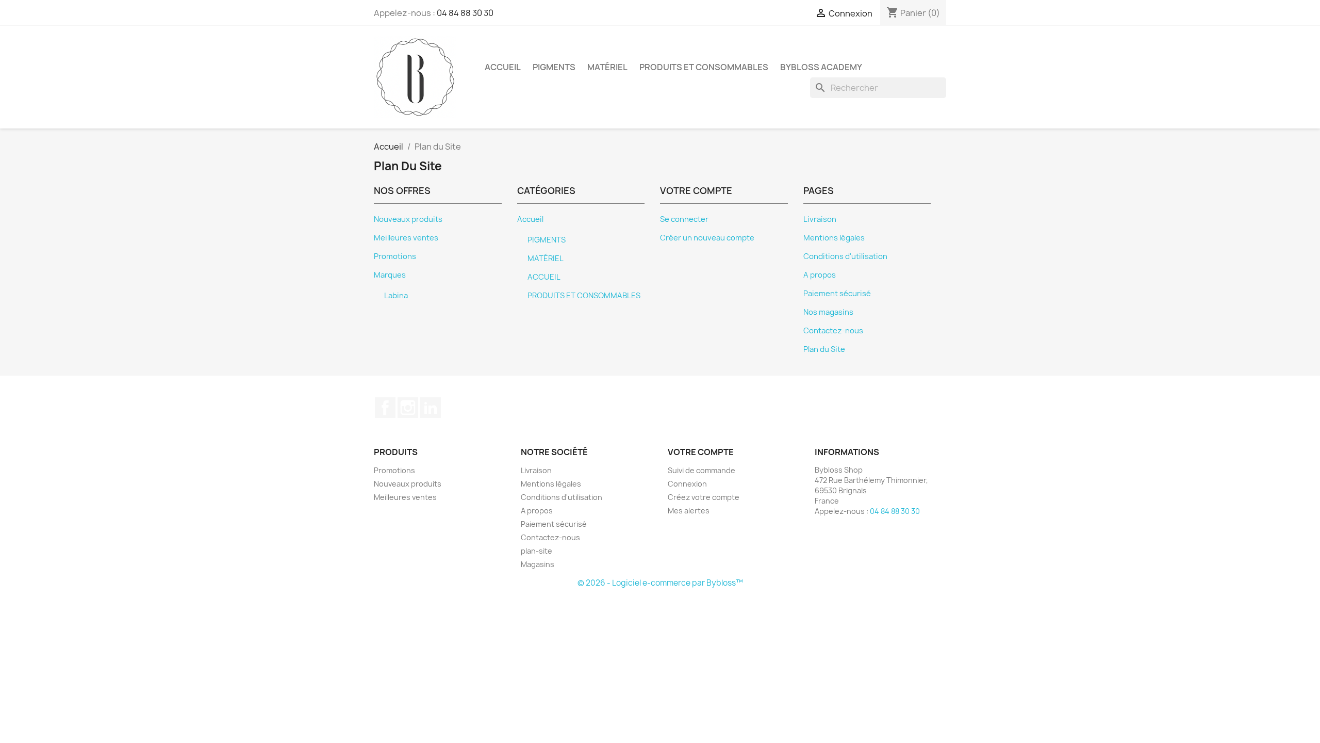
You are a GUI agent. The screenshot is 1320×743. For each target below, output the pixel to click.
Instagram (408, 407)
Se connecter (684, 219)
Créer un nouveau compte (707, 238)
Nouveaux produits (408, 219)
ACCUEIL (503, 67)
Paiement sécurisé (837, 293)
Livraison (819, 219)
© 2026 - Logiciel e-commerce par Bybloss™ (660, 582)
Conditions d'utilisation (845, 256)
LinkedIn (430, 407)
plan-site (536, 551)
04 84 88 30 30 (465, 13)
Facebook (385, 407)
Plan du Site (824, 349)
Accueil (530, 219)
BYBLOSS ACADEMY (821, 67)
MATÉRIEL (607, 67)
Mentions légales (834, 238)
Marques (390, 275)
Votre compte (701, 452)
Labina (396, 295)
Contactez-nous (833, 331)
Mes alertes (689, 510)
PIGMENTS (554, 67)
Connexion (687, 484)
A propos (819, 275)
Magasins (537, 564)
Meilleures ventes (406, 238)
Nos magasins (828, 312)
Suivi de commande (701, 470)
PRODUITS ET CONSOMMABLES (703, 67)
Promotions (395, 256)
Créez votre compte (703, 497)
